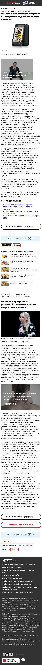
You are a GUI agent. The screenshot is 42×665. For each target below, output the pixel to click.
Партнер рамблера (20, 654)
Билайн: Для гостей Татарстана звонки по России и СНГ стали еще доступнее (19, 207)
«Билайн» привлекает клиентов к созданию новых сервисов (21, 282)
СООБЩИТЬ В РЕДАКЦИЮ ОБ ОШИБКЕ (18, 592)
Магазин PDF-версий (11, 567)
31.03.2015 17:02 (6, 9)
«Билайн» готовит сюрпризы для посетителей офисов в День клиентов (23, 255)
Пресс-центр (31, 564)
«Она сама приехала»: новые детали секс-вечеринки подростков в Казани (19, 396)
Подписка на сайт (10, 575)
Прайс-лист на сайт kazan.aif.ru (17, 584)
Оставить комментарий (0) (21, 525)
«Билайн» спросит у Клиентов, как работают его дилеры (21, 262)
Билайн (4, 50)
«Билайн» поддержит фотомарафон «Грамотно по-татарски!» (22, 276)
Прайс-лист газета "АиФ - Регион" (17, 581)
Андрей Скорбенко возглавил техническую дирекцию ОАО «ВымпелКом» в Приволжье (24, 269)
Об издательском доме (13, 564)
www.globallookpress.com (24, 338)
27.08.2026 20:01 (7, 294)
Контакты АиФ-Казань (12, 578)
